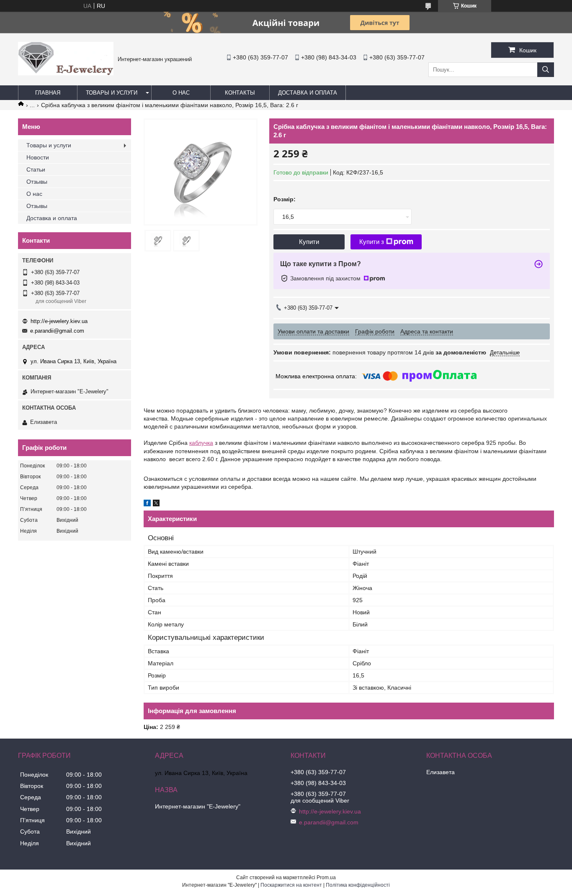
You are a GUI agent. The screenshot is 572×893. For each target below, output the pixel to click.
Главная (47, 93)
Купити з (371, 241)
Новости (37, 157)
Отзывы (36, 181)
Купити (309, 241)
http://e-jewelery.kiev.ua (59, 321)
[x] (156, 504)
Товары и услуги (111, 93)
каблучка (201, 442)
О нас (181, 93)
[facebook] (147, 504)
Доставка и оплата (307, 93)
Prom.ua (326, 877)
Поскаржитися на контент (291, 885)
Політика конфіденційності (358, 885)
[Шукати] (545, 69)
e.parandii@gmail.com (57, 331)
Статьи (35, 169)
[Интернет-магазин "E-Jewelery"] (65, 73)
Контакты (240, 93)
